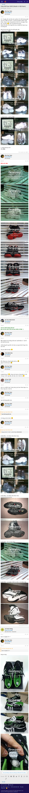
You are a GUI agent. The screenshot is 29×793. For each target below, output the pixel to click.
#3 (27, 325)
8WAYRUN (16, 791)
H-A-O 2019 (4, 785)
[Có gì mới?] (24, 1)
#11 (27, 634)
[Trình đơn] (2, 1)
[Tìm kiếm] (27, 1)
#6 (27, 371)
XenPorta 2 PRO (4, 791)
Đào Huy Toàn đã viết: (6, 412)
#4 (27, 338)
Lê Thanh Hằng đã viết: (6, 648)
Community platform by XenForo (12, 790)
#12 (27, 645)
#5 (27, 358)
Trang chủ (3, 788)
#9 (27, 409)
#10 (27, 427)
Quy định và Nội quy (5, 786)
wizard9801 (4, 8)
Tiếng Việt (11, 785)
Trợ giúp (21, 786)
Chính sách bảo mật (15, 786)
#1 (27, 16)
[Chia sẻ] (26, 17)
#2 (27, 161)
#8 (27, 397)
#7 (27, 385)
